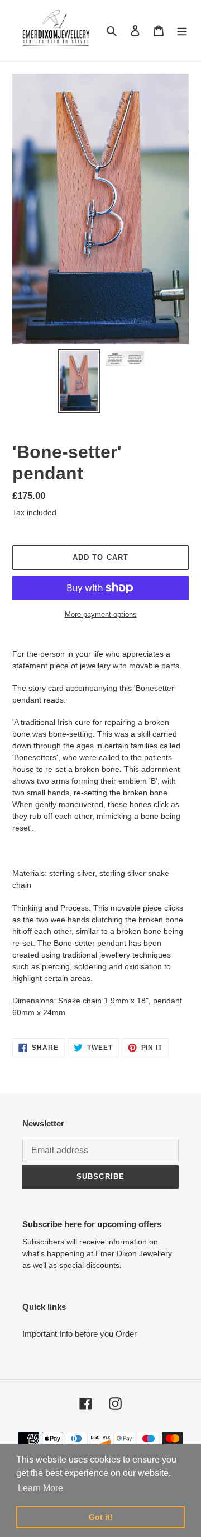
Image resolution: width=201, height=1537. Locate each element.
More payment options (101, 614)
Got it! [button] (101, 1516)
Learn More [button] (40, 1488)
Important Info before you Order (79, 1333)
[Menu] (182, 30)
